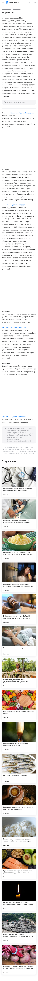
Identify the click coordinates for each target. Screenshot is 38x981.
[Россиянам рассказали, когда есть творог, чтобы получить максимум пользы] (19, 832)
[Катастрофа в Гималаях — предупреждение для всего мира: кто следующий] (19, 928)
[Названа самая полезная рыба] (19, 768)
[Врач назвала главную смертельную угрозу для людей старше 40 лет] (19, 864)
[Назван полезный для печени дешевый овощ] (19, 705)
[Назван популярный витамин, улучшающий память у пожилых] (19, 673)
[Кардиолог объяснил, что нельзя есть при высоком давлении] (19, 800)
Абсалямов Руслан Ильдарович (22, 113)
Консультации (6, 9)
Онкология (16, 9)
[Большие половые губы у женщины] (19, 641)
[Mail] (7, 2)
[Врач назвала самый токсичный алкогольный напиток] (19, 737)
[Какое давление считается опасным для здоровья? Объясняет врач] (19, 482)
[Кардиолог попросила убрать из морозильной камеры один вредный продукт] (19, 577)
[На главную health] (13, 2)
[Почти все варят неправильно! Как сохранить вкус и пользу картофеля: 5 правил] (19, 546)
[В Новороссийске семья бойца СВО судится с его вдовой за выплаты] (19, 609)
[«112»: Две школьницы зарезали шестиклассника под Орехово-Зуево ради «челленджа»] (19, 896)
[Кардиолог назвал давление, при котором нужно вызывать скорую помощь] (19, 514)
